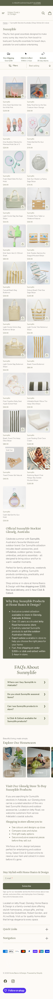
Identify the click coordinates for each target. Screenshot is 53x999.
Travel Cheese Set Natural (12, 475)
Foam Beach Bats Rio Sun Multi (12, 180)
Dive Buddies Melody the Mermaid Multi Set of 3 (12, 143)
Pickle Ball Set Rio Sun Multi (35, 143)
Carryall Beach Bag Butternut (10, 291)
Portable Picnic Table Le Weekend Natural (35, 217)
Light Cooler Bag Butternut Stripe (13, 365)
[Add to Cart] (22, 96)
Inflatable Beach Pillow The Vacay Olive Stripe (37, 402)
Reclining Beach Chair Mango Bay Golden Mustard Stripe (35, 477)
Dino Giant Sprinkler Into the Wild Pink (12, 106)
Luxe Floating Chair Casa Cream (36, 439)
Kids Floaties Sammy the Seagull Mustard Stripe (36, 254)
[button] (3, 13)
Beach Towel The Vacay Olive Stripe (11, 439)
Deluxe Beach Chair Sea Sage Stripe (36, 291)
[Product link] (14, 94)
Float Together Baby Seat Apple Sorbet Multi (12, 402)
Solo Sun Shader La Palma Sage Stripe (37, 180)
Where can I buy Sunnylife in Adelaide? (21, 684)
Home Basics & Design (17, 973)
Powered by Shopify (34, 973)
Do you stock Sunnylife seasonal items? (23, 696)
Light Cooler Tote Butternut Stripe (37, 328)
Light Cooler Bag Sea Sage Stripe (13, 217)
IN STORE (37, 3)
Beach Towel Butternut (35, 364)
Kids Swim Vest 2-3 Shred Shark (12, 254)
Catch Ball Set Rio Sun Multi (11, 516)
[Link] (14, 762)
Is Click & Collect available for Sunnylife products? (22, 720)
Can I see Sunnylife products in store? (22, 708)
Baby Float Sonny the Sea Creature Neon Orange (36, 106)
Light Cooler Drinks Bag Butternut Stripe (12, 328)
